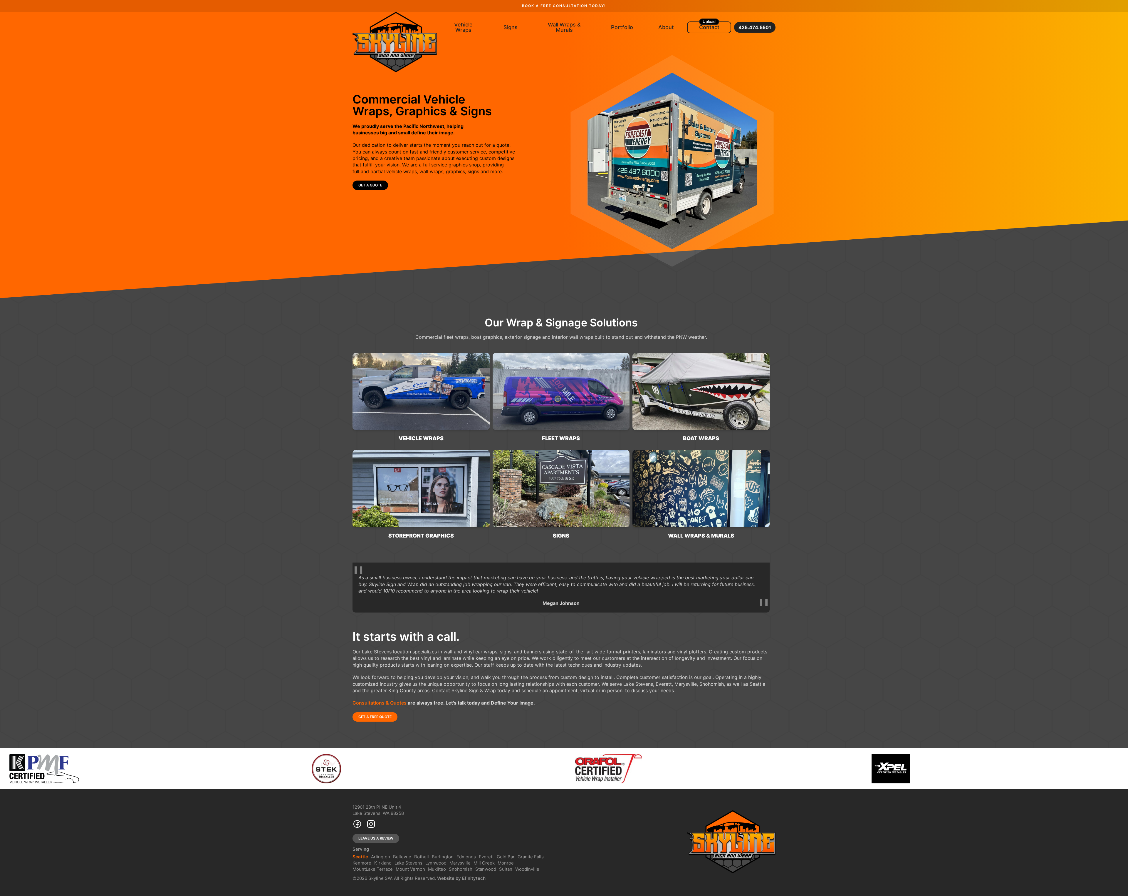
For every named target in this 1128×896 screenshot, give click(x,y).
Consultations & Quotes (379, 703)
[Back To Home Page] (394, 42)
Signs (510, 27)
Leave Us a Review (375, 838)
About (666, 27)
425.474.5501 (754, 27)
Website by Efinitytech (461, 878)
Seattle (360, 857)
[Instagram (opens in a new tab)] (371, 825)
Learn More (369, 400)
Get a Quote (370, 185)
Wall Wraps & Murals (564, 27)
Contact (709, 27)
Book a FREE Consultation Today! (564, 6)
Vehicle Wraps (463, 27)
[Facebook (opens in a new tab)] (357, 825)
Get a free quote (375, 717)
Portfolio (622, 27)
